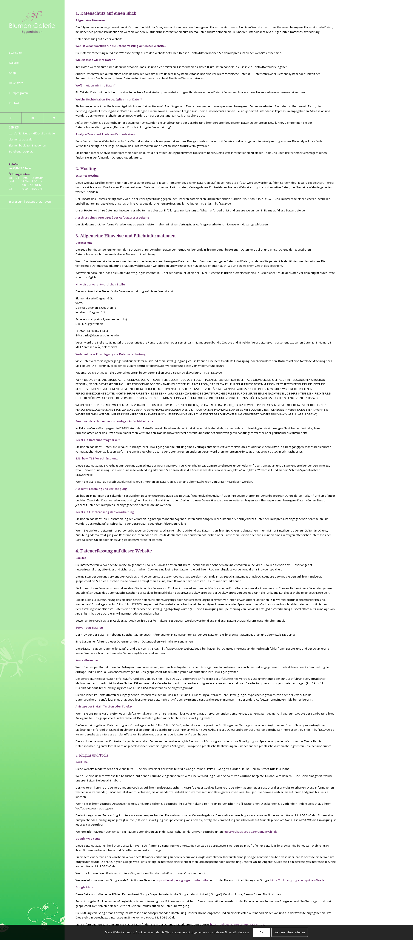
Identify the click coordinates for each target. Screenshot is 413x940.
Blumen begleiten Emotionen (27, 145)
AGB (48, 201)
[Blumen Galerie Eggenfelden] (32, 22)
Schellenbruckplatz (21, 151)
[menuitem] (32, 53)
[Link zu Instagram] (32, 117)
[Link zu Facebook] (11, 117)
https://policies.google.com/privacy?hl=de (250, 832)
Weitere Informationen (290, 932)
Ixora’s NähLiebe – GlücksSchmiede (32, 133)
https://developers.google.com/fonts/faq (183, 880)
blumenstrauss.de (20, 139)
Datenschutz (34, 201)
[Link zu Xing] (54, 117)
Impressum (16, 201)
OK (261, 932)
